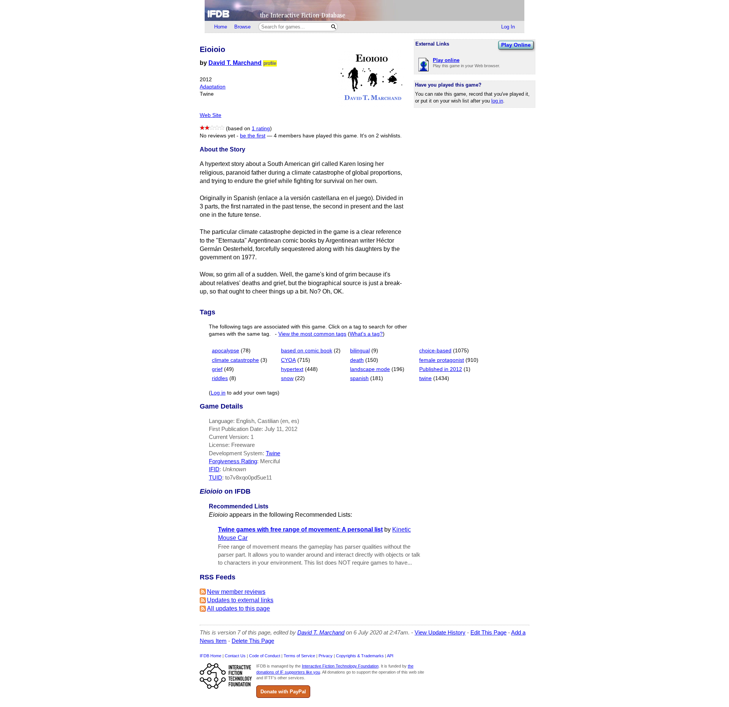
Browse (242, 27)
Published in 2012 (440, 369)
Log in (218, 393)
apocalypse (225, 351)
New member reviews (236, 592)
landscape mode (370, 369)
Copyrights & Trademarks (360, 655)
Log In (508, 27)
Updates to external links (240, 600)
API (390, 655)
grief (217, 369)
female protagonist (441, 360)
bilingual (360, 351)
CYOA (288, 360)
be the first (252, 136)
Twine (273, 453)
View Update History (440, 632)
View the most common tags (312, 334)
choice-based (435, 351)
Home (220, 27)
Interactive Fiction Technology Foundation (340, 666)
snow (287, 378)
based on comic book (306, 351)
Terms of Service (299, 655)
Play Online (516, 45)
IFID (214, 469)
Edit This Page (488, 632)
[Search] (333, 27)
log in (497, 101)
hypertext (292, 369)
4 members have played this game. (316, 136)
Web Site (210, 115)
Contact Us (235, 655)
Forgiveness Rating (233, 461)
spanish (359, 378)
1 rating (261, 128)
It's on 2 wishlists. (381, 136)
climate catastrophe (235, 360)
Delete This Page (253, 641)
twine (425, 378)
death (357, 360)
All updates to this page (238, 608)
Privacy (326, 655)
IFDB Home (210, 655)
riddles (220, 378)
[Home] (364, 10)
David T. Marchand (235, 63)
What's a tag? (366, 334)
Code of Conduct (264, 655)
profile (270, 63)
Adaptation (213, 87)
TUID (215, 477)
